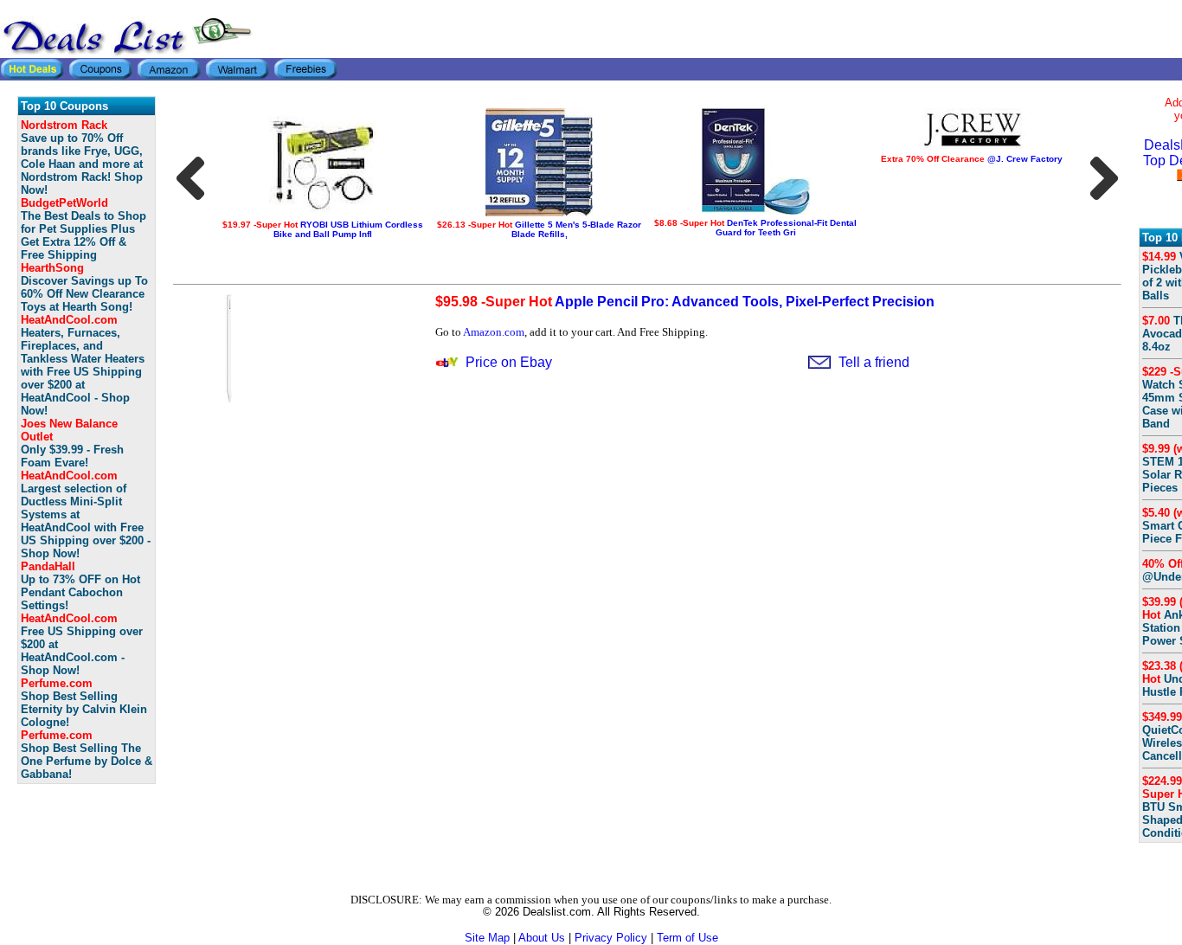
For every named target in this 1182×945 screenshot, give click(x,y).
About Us (541, 937)
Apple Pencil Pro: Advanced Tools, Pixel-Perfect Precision (685, 301)
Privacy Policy (611, 937)
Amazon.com (493, 331)
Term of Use (687, 937)
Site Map (487, 937)
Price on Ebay (509, 362)
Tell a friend (873, 362)
